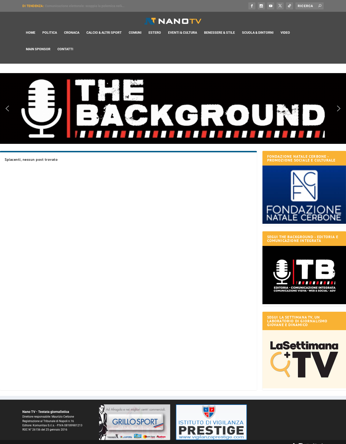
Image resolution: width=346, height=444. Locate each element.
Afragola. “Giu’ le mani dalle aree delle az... (77, 6)
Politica (49, 32)
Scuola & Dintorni (258, 32)
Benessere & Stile (219, 32)
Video (285, 32)
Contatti (65, 49)
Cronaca (71, 32)
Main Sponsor (38, 49)
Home (30, 32)
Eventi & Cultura (182, 32)
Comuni (135, 32)
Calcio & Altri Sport (104, 32)
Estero (155, 32)
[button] (173, 108)
